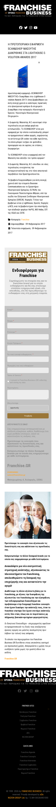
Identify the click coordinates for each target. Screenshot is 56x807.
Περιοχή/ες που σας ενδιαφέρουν (20, 366)
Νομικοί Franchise (28, 729)
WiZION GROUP (28, 737)
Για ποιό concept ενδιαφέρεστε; (20, 354)
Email (10, 310)
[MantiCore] (28, 677)
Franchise (25, 219)
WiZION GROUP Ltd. (16, 797)
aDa (28, 733)
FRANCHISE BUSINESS (32, 791)
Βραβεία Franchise (28, 724)
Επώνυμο (11, 332)
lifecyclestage (12, 403)
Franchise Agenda (28, 752)
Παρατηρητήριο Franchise (28, 769)
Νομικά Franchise (28, 773)
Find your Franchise (28, 716)
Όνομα (10, 321)
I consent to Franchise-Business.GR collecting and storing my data (28, 381)
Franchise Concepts (28, 756)
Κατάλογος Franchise (28, 712)
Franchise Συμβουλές (28, 765)
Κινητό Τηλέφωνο (14, 343)
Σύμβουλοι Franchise (28, 720)
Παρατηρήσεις (12, 388)
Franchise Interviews (28, 761)
